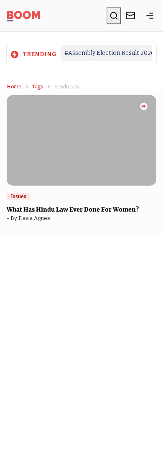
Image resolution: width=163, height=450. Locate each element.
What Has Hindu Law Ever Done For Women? (73, 209)
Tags (37, 87)
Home (14, 87)
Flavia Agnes (35, 218)
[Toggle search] (114, 15)
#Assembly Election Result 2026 (109, 53)
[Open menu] (150, 15)
